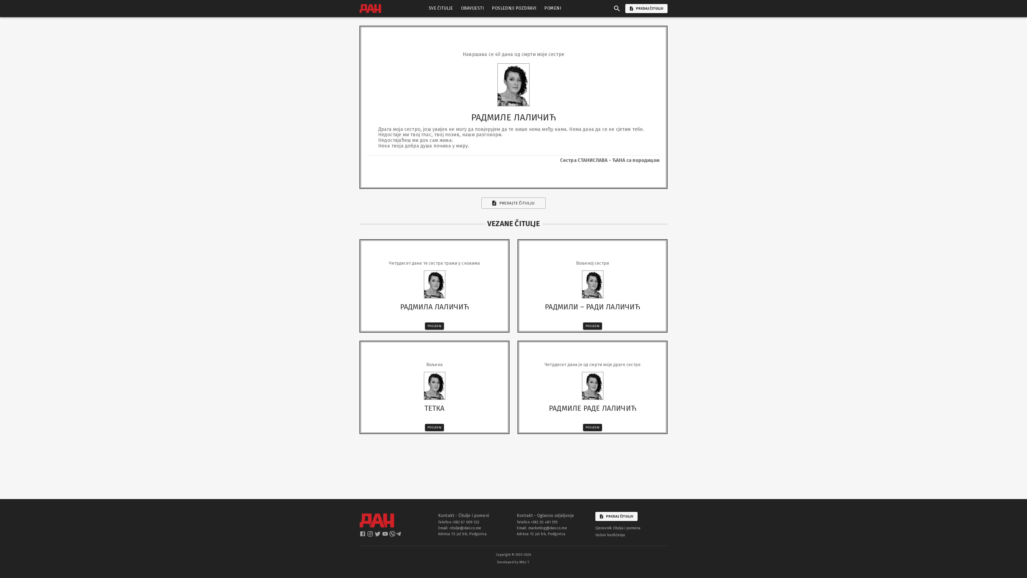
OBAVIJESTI (472, 8)
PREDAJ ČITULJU (649, 8)
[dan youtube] (385, 535)
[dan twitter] (378, 535)
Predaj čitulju (619, 516)
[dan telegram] (399, 535)
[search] (617, 8)
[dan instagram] (370, 535)
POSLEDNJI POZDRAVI (514, 8)
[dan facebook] (363, 535)
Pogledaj (435, 326)
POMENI (552, 8)
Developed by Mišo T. (513, 562)
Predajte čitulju (517, 203)
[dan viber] (392, 535)
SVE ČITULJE (441, 8)
